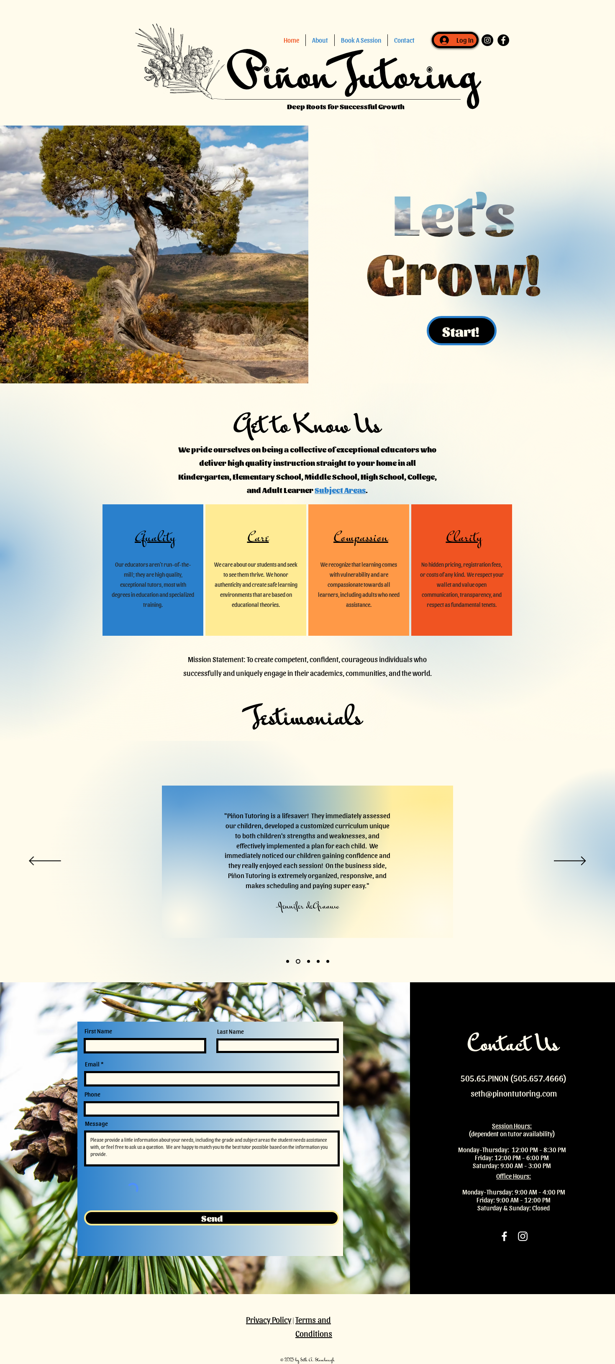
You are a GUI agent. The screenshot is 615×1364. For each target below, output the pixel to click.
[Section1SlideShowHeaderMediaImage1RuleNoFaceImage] (297, 961)
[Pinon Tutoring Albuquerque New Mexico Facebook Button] (503, 40)
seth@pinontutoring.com (514, 1093)
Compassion (360, 538)
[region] (152, 570)
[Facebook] (504, 1236)
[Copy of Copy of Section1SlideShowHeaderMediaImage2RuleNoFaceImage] (327, 961)
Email (92, 1064)
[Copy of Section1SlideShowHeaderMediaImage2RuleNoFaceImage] (318, 961)
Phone (92, 1094)
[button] (320, 40)
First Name (98, 1031)
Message (96, 1123)
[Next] (570, 861)
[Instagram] (523, 1236)
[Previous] (45, 861)
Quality (155, 538)
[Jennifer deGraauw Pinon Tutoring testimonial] (287, 961)
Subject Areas (340, 489)
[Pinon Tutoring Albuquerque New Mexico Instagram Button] (487, 40)
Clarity (464, 538)
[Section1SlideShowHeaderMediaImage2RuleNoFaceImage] (307, 961)
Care (258, 538)
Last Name (230, 1031)
